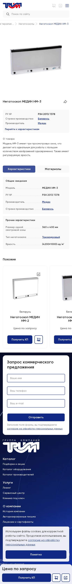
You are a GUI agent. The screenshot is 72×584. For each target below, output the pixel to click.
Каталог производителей (18, 474)
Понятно (36, 554)
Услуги (8, 482)
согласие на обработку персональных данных (35, 428)
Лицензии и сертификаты (18, 521)
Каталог (9, 459)
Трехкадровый (51, 237)
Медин (42, 123)
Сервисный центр (14, 492)
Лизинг (7, 487)
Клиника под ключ (13, 498)
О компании (12, 506)
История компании (14, 511)
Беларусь (43, 118)
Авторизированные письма (19, 516)
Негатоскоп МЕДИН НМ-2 (25, 319)
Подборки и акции (14, 464)
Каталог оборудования (17, 469)
